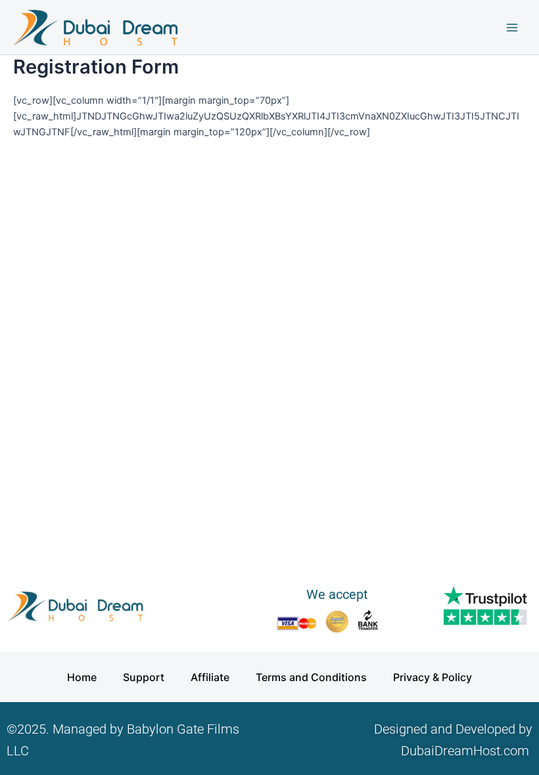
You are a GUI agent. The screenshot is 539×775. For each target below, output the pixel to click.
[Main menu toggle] (512, 27)
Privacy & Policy (432, 677)
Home (82, 677)
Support (143, 677)
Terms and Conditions (311, 677)
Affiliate (210, 677)
